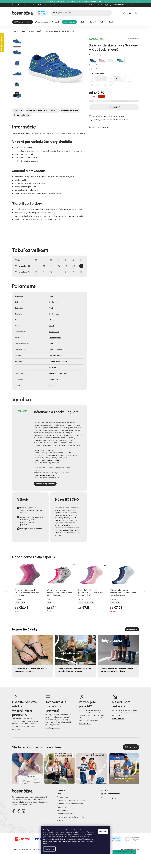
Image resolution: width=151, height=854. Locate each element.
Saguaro (52, 385)
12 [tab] (133, 620)
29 (111, 78)
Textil (51, 344)
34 (98, 85)
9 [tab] (102, 620)
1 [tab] (17, 620)
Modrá (52, 320)
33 (92, 85)
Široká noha (54, 332)
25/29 (86, 602)
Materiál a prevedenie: (70, 110)
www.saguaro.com (51, 463)
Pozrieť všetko (131, 629)
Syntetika (58, 350)
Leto (54, 356)
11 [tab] (123, 620)
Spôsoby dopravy (63, 810)
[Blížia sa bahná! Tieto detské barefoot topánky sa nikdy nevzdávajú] (118, 650)
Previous (6, 592)
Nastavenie (49, 849)
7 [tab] (81, 620)
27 (98, 78)
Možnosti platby (62, 807)
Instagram (133, 747)
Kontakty (53, 5)
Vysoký (52, 326)
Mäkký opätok (55, 338)
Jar (50, 356)
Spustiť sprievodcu (52, 728)
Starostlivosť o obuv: (22, 115)
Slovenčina (131, 5)
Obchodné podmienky (65, 814)
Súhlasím (102, 831)
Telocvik (64, 361)
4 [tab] (49, 620)
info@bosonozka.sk (112, 794)
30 (117, 78)
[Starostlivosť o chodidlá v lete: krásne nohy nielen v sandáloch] (32, 650)
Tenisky (52, 296)
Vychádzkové (54, 361)
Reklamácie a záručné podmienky (70, 804)
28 (104, 78)
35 (105, 85)
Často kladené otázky (40, 5)
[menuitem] (22, 22)
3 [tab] (38, 620)
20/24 (18, 602)
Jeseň (59, 356)
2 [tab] (28, 620)
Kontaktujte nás (85, 724)
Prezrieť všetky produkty (45, 484)
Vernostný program (24, 5)
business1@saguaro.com (50, 460)
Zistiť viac (16, 730)
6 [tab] (70, 620)
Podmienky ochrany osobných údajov (71, 817)
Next (81, 266)
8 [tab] (91, 620)
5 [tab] (59, 620)
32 (130, 78)
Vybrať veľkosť (114, 107)
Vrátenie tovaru (118, 719)
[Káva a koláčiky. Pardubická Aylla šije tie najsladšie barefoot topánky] (75, 650)
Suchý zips (53, 379)
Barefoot (52, 367)
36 (111, 85)
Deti (51, 314)
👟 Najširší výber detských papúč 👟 (93, 1)
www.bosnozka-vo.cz (52, 478)
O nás (14, 5)
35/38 (23, 602)
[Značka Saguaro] (96, 38)
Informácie (18, 110)
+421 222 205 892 (118, 5)
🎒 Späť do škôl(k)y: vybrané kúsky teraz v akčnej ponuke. (63, 1)
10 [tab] (112, 620)
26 (92, 78)
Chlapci (56, 314)
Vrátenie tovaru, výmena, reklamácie (71, 800)
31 (123, 78)
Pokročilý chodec (56, 373)
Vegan (65, 373)
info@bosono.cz (47, 475)
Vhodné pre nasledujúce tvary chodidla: (41, 110)
